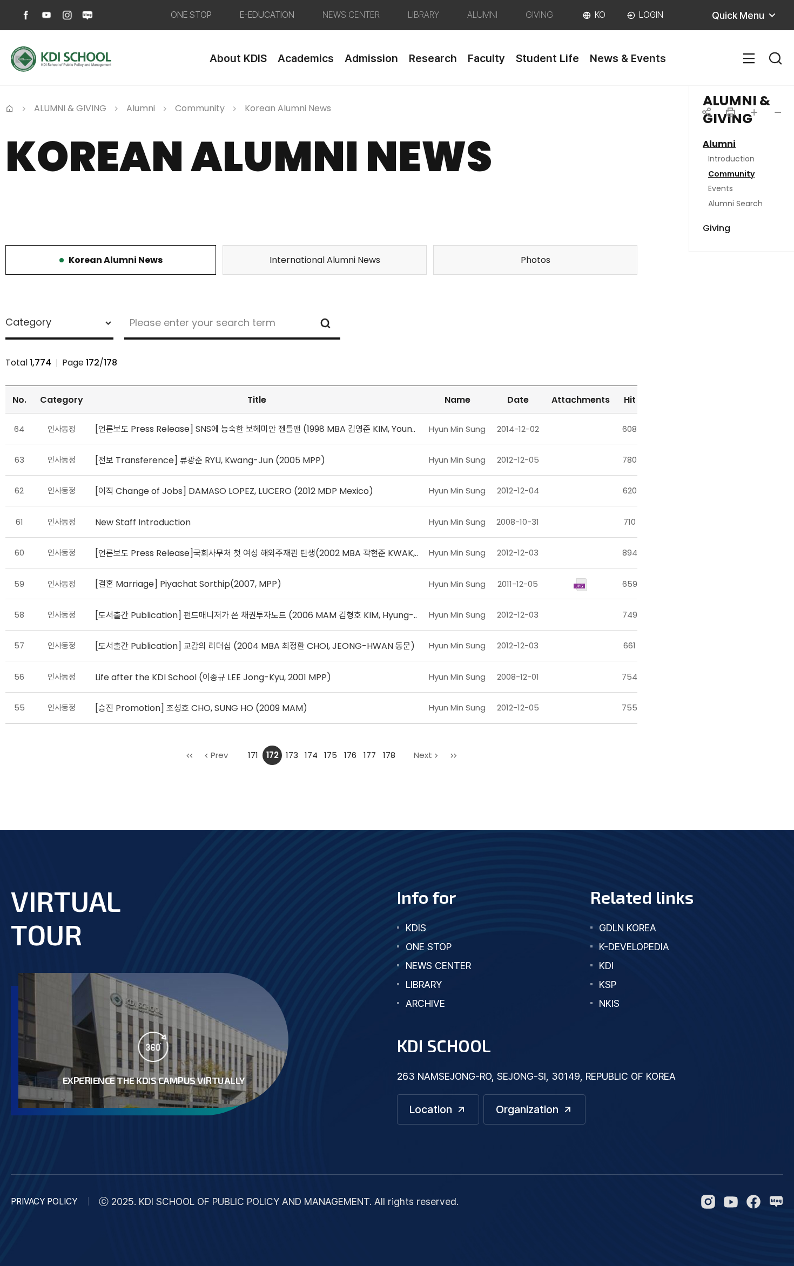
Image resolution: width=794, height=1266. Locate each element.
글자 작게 (778, 112)
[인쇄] (730, 112)
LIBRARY (423, 15)
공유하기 (706, 112)
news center (438, 965)
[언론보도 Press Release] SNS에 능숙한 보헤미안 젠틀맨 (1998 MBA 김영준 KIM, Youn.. (255, 429)
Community (200, 108)
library (424, 984)
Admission (371, 58)
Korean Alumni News (288, 108)
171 (253, 755)
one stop (429, 946)
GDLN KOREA (627, 927)
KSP (607, 984)
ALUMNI (482, 15)
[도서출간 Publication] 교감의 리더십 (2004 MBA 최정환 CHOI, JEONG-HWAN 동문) (255, 646)
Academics (306, 58)
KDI (606, 965)
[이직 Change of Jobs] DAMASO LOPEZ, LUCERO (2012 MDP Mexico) (234, 491)
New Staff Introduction (143, 522)
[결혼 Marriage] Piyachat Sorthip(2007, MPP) (188, 584)
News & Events (628, 58)
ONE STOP (191, 15)
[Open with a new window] (26, 15)
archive (425, 1003)
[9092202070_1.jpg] (580, 584)
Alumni (140, 108)
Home (9, 107)
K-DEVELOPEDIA (634, 946)
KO (600, 15)
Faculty (486, 58)
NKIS (609, 1003)
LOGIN (651, 15)
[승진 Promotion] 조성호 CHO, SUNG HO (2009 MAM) (201, 708)
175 (330, 755)
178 (389, 755)
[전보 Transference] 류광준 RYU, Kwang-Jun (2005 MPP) (210, 460)
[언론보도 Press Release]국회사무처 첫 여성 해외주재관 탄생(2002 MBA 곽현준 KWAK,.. (256, 553)
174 (311, 755)
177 (370, 755)
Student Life (547, 58)
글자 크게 (754, 112)
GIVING (539, 15)
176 (350, 755)
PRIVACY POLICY (44, 1201)
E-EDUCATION (267, 15)
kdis (416, 927)
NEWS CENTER (351, 15)
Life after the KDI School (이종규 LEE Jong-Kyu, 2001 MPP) (213, 677)
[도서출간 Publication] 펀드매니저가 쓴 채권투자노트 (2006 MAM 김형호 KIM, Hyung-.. (256, 615)
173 (292, 755)
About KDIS (238, 58)
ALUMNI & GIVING (70, 108)
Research (433, 58)
